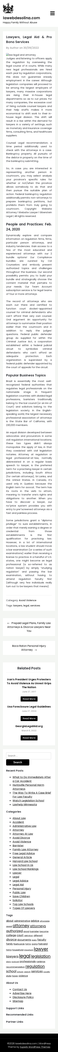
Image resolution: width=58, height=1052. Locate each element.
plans (8, 961)
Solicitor (18, 900)
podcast (15, 961)
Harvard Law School (25, 861)
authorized (14, 931)
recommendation (15, 967)
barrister (34, 931)
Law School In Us (23, 865)
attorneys (38, 926)
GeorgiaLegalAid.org (29, 726)
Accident (18, 822)
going (35, 944)
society (46, 971)
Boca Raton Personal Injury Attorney (29, 648)
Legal (16, 877)
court (20, 935)
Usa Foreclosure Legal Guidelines (29, 706)
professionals (28, 961)
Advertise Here (22, 993)
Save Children (21, 896)
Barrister (18, 845)
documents (24, 939)
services (35, 605)
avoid (26, 931)
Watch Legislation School (28, 800)
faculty (41, 940)
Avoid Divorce (21, 838)
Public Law (19, 892)
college (11, 935)
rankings (40, 961)
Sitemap (18, 1001)
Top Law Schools (23, 904)
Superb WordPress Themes (35, 1047)
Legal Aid (18, 885)
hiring (9, 950)
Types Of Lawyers (24, 908)
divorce (11, 940)
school (11, 971)
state (8, 975)
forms (28, 944)
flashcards (19, 943)
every (34, 940)
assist (9, 926)
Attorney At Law (23, 834)
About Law (19, 818)
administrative (22, 921)
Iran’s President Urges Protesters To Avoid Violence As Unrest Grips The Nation (29, 683)
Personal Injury (22, 888)
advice (35, 921)
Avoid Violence (27, 600)
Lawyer (17, 873)
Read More (29, 699)
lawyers (17, 605)
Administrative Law (24, 826)
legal (26, 605)
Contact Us (20, 989)
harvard (43, 943)
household (18, 949)
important (28, 950)
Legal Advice (20, 881)
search (27, 971)
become (44, 931)
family (9, 943)
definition (28, 935)
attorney (21, 926)
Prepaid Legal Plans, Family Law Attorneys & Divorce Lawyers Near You (29, 627)
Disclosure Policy (23, 997)
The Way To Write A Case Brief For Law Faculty (32, 795)
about (10, 921)
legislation (41, 956)
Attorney (18, 830)
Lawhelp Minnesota (25, 804)
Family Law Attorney (25, 849)
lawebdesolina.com (21, 18)
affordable (44, 921)
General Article (22, 857)
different (38, 935)
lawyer (41, 949)
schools (20, 972)
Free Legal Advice (24, 853)
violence (23, 975)
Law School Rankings (26, 869)
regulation (35, 966)
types (15, 975)
